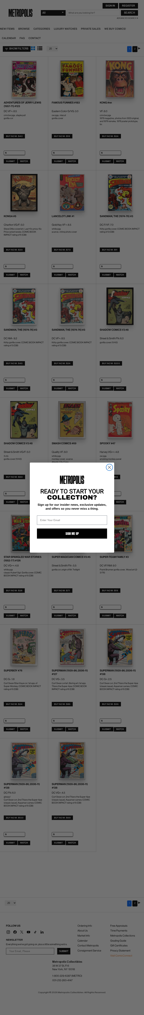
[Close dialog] (109, 467)
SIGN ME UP (72, 533)
